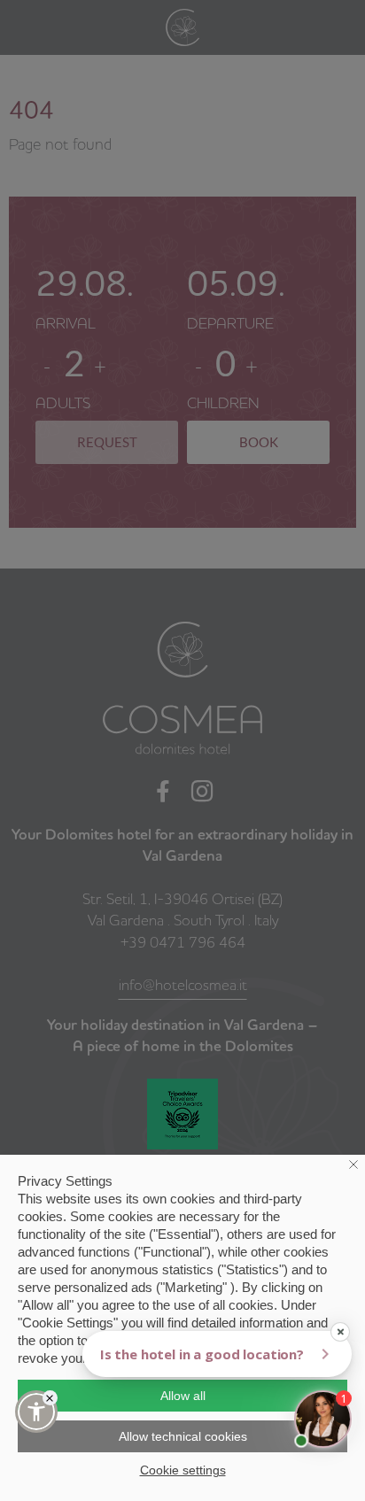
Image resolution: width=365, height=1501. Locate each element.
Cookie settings (183, 1470)
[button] (36, 1411)
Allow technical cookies (183, 1436)
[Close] (50, 1397)
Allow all (183, 1396)
